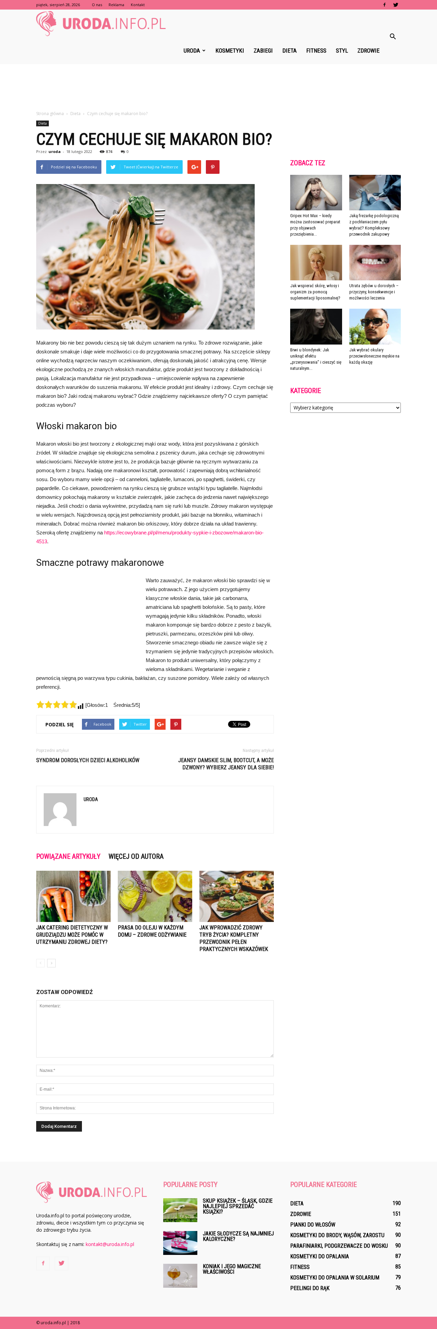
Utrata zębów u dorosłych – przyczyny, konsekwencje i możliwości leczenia (373, 291)
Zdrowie (368, 50)
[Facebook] (384, 5)
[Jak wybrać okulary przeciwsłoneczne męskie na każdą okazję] (375, 326)
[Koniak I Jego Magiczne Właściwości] (180, 1276)
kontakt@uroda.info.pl (110, 1244)
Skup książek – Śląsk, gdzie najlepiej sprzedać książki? (237, 1206)
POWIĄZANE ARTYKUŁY (68, 856)
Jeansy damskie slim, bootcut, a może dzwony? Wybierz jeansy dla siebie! (226, 764)
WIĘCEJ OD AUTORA (136, 856)
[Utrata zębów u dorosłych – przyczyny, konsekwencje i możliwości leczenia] (375, 262)
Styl (342, 50)
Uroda (192, 50)
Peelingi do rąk (309, 1288)
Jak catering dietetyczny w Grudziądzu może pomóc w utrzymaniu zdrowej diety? (72, 934)
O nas (97, 4)
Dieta (289, 50)
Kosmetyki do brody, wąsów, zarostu (337, 1235)
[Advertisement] (218, 87)
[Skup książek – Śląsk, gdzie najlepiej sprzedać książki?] (180, 1210)
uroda (54, 151)
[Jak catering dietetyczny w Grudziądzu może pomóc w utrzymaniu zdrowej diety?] (73, 896)
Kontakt (138, 4)
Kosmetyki (229, 50)
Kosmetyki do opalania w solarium (334, 1277)
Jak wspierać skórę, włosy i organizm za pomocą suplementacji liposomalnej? (315, 291)
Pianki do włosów (312, 1224)
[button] (392, 37)
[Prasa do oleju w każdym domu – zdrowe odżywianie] (155, 896)
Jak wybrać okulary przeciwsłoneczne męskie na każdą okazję (374, 356)
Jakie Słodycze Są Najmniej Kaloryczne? (238, 1236)
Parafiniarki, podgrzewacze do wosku (339, 1246)
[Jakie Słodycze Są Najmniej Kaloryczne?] (180, 1243)
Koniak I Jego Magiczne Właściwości (232, 1269)
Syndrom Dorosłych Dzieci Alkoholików (87, 760)
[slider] (56, 704)
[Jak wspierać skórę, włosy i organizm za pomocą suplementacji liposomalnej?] (316, 262)
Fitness (316, 50)
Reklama (116, 4)
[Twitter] (396, 5)
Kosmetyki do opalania (319, 1256)
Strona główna (50, 113)
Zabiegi (263, 50)
